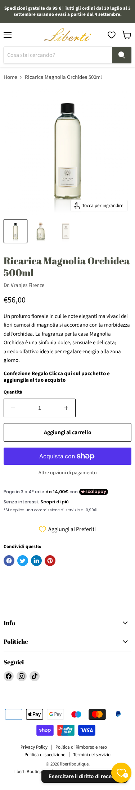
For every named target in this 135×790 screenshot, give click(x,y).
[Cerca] (121, 55)
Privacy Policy (34, 747)
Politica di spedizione (44, 754)
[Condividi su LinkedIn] (36, 560)
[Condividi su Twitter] (22, 560)
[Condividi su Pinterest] (50, 560)
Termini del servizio (92, 754)
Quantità (13, 392)
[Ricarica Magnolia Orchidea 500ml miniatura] (15, 231)
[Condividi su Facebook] (9, 560)
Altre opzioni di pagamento (68, 473)
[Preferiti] (111, 35)
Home (10, 77)
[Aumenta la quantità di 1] (66, 408)
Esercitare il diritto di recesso (85, 776)
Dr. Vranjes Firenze (24, 285)
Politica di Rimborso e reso (81, 747)
